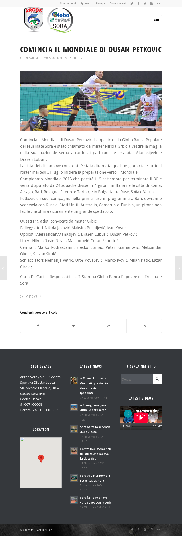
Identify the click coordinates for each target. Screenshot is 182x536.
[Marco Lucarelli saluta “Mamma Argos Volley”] (3, 268)
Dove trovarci (118, 3)
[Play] (123, 426)
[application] (141, 417)
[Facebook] (138, 3)
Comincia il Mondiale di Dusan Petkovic (91, 49)
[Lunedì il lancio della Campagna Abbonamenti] (178, 268)
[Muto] (159, 426)
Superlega (76, 58)
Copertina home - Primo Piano (37, 58)
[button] (41, 459)
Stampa (100, 3)
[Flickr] (158, 3)
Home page (62, 58)
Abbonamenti (67, 3)
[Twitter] (132, 3)
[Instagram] (151, 3)
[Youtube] (145, 3)
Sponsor (86, 3)
